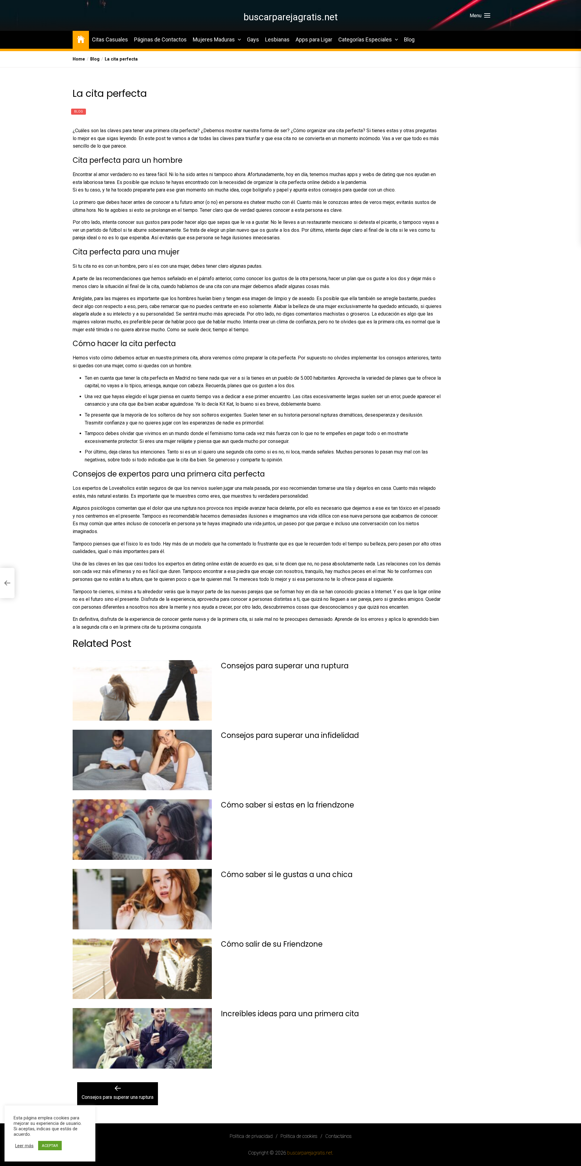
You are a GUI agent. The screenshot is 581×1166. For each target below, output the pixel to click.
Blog (409, 39)
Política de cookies (299, 1136)
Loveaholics (122, 488)
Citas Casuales (110, 39)
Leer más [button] (24, 1145)
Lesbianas (277, 39)
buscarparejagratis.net (291, 17)
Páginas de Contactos (160, 39)
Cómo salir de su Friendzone (272, 944)
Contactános (338, 1136)
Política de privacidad (251, 1136)
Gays (253, 39)
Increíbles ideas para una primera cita (290, 1014)
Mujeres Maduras (214, 39)
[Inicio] (81, 39)
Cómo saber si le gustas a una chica (287, 874)
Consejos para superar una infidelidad (290, 735)
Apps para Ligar (314, 39)
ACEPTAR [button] (50, 1145)
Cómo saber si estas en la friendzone (287, 805)
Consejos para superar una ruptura (285, 666)
